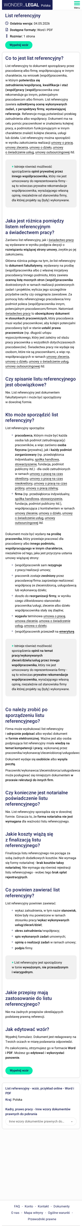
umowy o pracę (62, 143)
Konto (29, 1206)
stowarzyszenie (26, 464)
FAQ (17, 1206)
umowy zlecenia (16, 147)
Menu (77, 7)
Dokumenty (62, 1206)
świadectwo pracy (61, 240)
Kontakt (43, 1206)
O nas (15, 1213)
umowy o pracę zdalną (42, 488)
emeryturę (66, 631)
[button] (71, 1121)
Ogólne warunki (59, 1213)
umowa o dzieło (35, 626)
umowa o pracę (54, 616)
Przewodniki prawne (42, 1219)
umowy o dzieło (40, 147)
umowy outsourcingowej (52, 152)
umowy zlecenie (26, 513)
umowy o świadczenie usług (48, 361)
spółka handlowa (47, 459)
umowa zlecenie (26, 621)
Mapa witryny (33, 1213)
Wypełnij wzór (19, 45)
